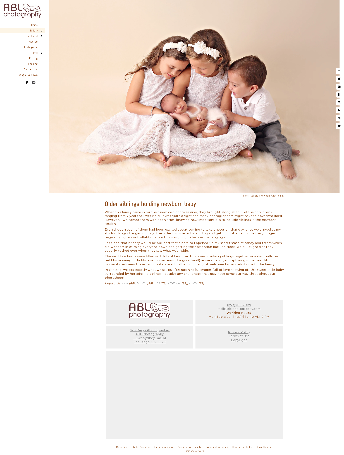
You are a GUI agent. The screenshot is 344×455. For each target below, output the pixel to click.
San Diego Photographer (150, 330)
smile (193, 283)
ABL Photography (150, 334)
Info (35, 53)
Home (34, 25)
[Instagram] (34, 82)
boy (125, 283)
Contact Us (31, 69)
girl (157, 283)
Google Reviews (28, 75)
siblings (174, 283)
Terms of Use (239, 336)
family (141, 283)
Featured (32, 36)
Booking (33, 64)
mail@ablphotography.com (239, 309)
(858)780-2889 (239, 305)
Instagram (31, 47)
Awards (33, 41)
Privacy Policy (239, 332)
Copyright (239, 340)
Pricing (33, 58)
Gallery (34, 30)
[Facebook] (27, 82)
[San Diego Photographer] (149, 317)
